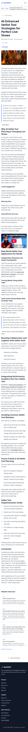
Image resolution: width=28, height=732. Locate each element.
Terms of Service (6, 700)
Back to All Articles (15, 658)
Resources (4, 685)
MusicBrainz (4, 713)
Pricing (3, 688)
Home (2, 8)
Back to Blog (8, 15)
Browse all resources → (7, 649)
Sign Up (3, 690)
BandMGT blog (17, 450)
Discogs (3, 718)
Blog (7, 8)
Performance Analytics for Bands (12, 387)
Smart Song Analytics (16, 385)
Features (3, 683)
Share (5, 43)
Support (3, 705)
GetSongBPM (5, 720)
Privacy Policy (5, 703)
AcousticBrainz (5, 715)
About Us (4, 698)
